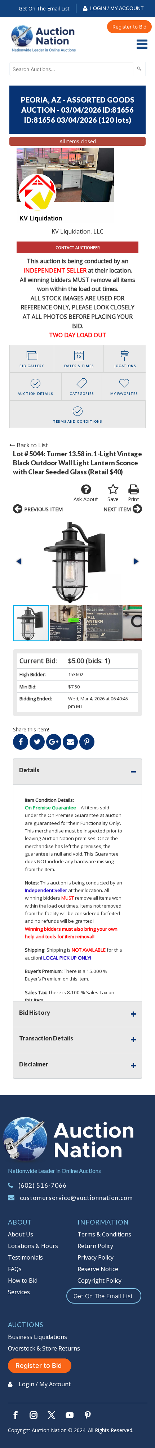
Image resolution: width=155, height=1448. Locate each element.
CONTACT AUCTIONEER (78, 247)
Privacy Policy (96, 1257)
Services (19, 1292)
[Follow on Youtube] (70, 1415)
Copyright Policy (99, 1280)
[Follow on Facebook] (15, 1415)
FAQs (15, 1269)
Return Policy (95, 1246)
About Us (20, 1234)
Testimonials (25, 1257)
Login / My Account (117, 8)
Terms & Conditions (104, 1234)
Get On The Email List (44, 8)
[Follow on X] (52, 1415)
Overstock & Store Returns (44, 1348)
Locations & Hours (33, 1246)
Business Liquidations (37, 1337)
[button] (77, 561)
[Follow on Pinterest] (88, 1415)
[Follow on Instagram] (33, 1415)
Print (133, 499)
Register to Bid (129, 27)
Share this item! (31, 729)
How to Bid (22, 1280)
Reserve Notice (98, 1269)
